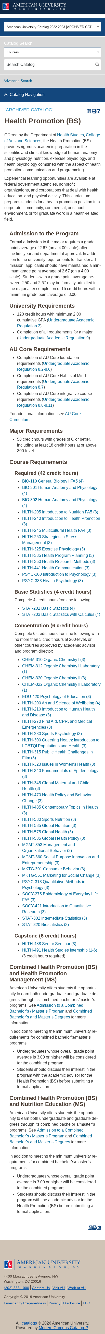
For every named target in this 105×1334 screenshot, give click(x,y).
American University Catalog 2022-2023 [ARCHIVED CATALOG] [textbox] (51, 27)
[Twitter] (28, 1252)
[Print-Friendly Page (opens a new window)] (94, 111)
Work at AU (77, 1288)
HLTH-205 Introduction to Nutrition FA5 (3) (60, 512)
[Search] (97, 64)
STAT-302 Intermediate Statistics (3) (54, 918)
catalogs (29, 1323)
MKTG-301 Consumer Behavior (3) (53, 869)
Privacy (54, 1303)
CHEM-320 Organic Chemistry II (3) (54, 678)
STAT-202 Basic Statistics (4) (48, 608)
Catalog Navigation (27, 94)
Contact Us (41, 1288)
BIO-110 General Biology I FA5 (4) (53, 481)
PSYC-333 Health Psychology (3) (52, 581)
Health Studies (70, 135)
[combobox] (52, 27)
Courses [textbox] (13, 52)
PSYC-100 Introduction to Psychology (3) (59, 574)
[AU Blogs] (93, 1252)
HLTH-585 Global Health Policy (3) (53, 838)
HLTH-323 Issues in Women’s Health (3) (58, 764)
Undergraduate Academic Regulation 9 (53, 338)
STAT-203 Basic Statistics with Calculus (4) (61, 614)
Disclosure (71, 1303)
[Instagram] (76, 1252)
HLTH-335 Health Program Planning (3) (58, 555)
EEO (86, 1303)
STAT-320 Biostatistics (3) (45, 924)
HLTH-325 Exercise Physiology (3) (53, 549)
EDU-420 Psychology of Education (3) (56, 696)
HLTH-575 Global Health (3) (47, 832)
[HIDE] (94, 7)
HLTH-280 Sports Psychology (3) (52, 733)
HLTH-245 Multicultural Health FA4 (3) (56, 530)
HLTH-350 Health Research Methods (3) (58, 561)
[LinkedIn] (60, 1252)
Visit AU (58, 1288)
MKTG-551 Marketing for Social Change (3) (61, 875)
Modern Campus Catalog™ (63, 1328)
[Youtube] (44, 1252)
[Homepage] (52, 1264)
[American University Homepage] (44, 6)
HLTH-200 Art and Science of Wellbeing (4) (61, 703)
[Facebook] (11, 1252)
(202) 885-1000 (16, 1288)
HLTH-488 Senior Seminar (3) (49, 944)
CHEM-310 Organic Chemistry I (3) (53, 659)
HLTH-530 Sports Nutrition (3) (49, 819)
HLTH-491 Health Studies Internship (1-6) (59, 950)
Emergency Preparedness (25, 1303)
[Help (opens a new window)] (98, 111)
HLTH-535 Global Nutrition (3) (49, 825)
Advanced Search (18, 81)
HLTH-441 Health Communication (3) (55, 568)
